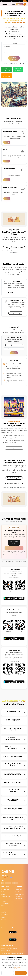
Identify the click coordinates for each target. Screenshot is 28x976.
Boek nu (12, 292)
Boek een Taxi (5, 889)
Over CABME (4, 914)
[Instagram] (5, 877)
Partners (3, 919)
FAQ (2, 905)
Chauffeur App (18, 889)
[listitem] (6, 69)
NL (6, 883)
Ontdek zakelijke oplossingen (14, 448)
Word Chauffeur (5, 899)
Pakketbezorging (5, 891)
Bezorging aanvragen (15, 313)
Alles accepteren (20, 973)
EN (3, 883)
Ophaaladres (14, 43)
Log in (6, 247)
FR (9, 883)
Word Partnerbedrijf (20, 894)
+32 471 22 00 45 (20, 63)
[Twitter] (8, 877)
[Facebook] (2, 877)
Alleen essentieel (7, 973)
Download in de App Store (14, 478)
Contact (3, 908)
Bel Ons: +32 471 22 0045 (8, 950)
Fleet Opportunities (20, 891)
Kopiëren (14, 548)
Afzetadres (14, 50)
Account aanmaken (18, 247)
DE (13, 883)
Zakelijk (3, 894)
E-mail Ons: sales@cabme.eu (9, 948)
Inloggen (13, 4)
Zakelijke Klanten (5, 896)
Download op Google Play (14, 483)
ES (16, 883)
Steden (3, 917)
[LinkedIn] (11, 877)
